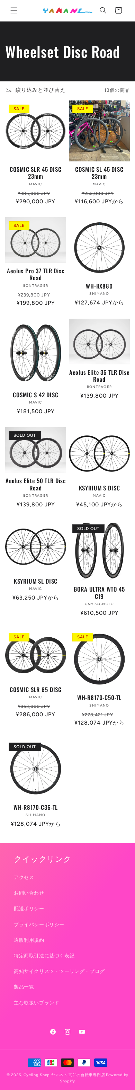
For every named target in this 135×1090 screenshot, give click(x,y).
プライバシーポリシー (39, 925)
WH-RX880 (99, 286)
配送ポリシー (29, 909)
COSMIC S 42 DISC (35, 394)
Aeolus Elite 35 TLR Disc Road (99, 376)
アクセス (24, 877)
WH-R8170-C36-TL (36, 807)
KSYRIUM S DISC (99, 488)
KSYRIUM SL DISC (36, 581)
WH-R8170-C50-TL (99, 697)
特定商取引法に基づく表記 (44, 956)
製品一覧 (24, 987)
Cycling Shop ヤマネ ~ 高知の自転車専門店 (64, 1075)
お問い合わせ (29, 893)
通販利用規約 (29, 940)
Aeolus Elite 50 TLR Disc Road (36, 484)
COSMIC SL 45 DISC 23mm (99, 173)
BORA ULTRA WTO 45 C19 (99, 593)
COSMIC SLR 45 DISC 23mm (35, 173)
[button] (13, 10)
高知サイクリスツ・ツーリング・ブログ (59, 971)
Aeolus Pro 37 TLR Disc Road (35, 274)
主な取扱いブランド (36, 1003)
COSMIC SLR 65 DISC (36, 689)
